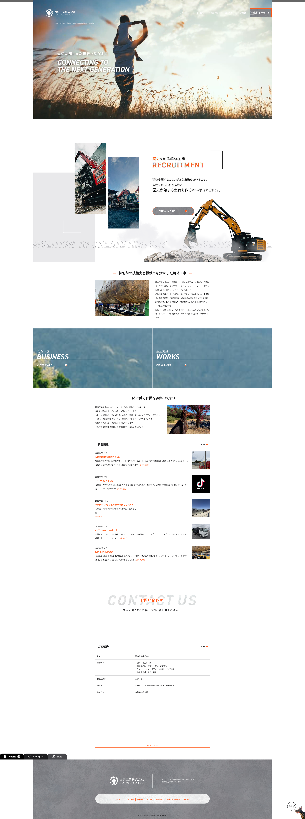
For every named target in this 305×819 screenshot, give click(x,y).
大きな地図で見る (152, 745)
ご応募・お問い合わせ (261, 12)
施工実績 (229, 12)
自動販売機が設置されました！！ (109, 457)
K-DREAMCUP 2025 (104, 552)
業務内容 (214, 12)
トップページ (183, 12)
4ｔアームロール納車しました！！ (110, 530)
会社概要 (243, 12)
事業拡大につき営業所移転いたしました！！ (114, 505)
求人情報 (200, 12)
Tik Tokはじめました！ (105, 481)
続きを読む (144, 465)
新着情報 (186, 799)
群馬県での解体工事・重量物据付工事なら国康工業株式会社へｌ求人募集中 (75, 23)
